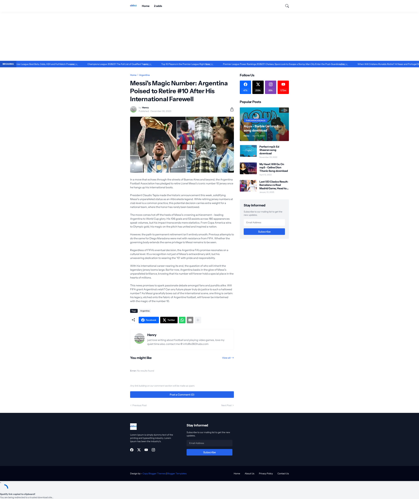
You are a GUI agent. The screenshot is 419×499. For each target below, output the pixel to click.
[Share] (230, 109)
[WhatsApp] (182, 320)
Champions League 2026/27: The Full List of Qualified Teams (102, 64)
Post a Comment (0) (182, 394)
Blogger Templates (177, 473)
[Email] (190, 320)
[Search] (285, 6)
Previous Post (139, 405)
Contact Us (283, 473)
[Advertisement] (209, 36)
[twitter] (139, 449)
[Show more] (198, 320)
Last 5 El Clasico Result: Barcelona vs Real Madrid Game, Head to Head (273, 185)
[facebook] (131, 449)
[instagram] (153, 449)
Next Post (226, 405)
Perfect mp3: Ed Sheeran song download (269, 150)
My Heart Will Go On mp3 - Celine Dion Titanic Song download (273, 167)
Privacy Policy (266, 473)
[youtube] (146, 449)
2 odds (158, 6)
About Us (249, 473)
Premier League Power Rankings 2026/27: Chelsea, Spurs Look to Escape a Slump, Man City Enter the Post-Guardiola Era (268, 64)
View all (226, 357)
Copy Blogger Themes (154, 473)
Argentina (144, 75)
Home (145, 6)
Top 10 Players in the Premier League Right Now (170, 64)
